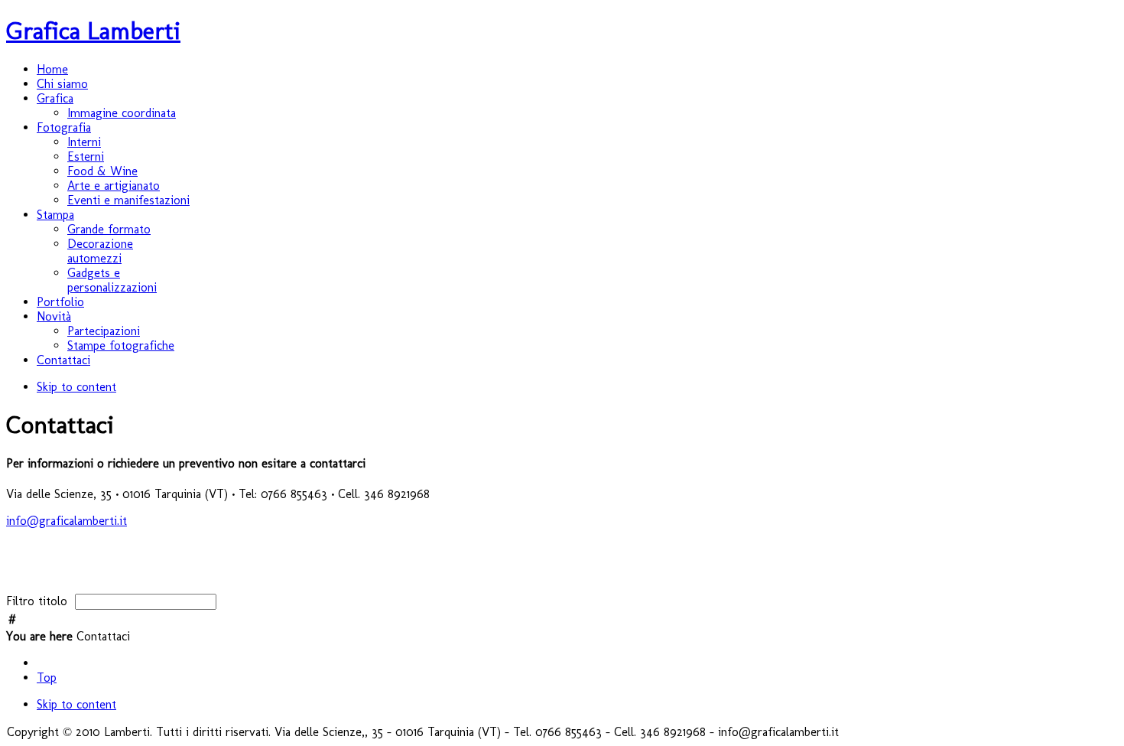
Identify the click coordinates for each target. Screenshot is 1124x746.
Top (47, 677)
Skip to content (76, 387)
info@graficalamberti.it (66, 520)
